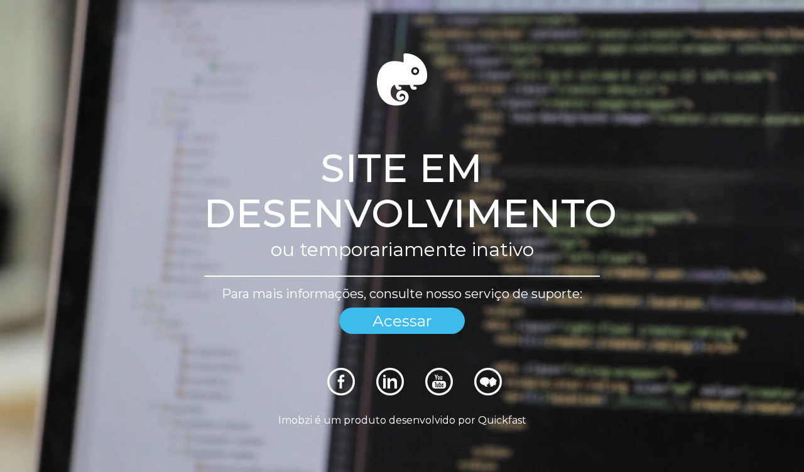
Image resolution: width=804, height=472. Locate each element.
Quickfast (502, 420)
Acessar (402, 320)
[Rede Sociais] (341, 392)
